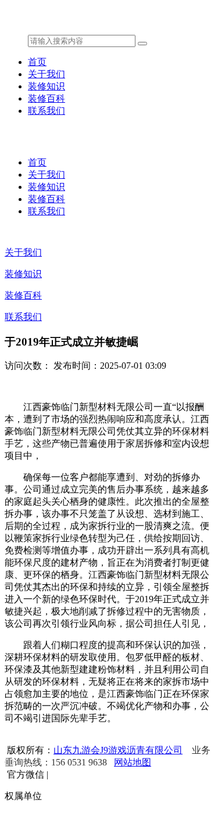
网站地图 (132, 762)
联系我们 (46, 111)
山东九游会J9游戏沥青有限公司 (118, 750)
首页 (37, 62)
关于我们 (46, 74)
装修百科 (46, 98)
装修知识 (46, 86)
